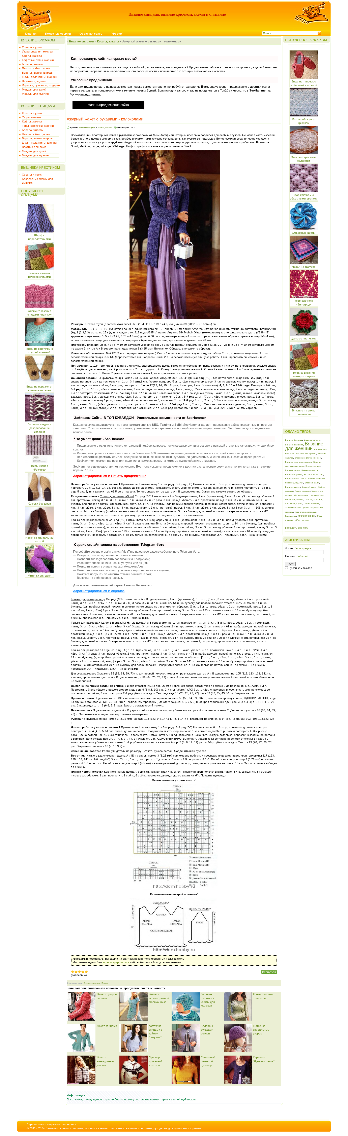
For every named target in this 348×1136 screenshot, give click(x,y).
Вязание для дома (34, 81)
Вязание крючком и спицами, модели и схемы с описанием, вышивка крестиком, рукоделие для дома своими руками (123, 1128)
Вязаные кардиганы (313, 474)
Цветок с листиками (304, 338)
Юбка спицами (302, 520)
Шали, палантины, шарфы (39, 76)
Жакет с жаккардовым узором (105, 1061)
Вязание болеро (312, 440)
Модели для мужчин (35, 93)
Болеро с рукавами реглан (207, 1029)
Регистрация (302, 548)
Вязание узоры (292, 470)
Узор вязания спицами (305, 512)
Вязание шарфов (309, 470)
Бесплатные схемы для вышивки (37, 179)
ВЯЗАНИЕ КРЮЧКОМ (38, 40)
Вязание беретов (293, 440)
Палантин (290, 499)
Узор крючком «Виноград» (304, 302)
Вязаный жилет (309, 487)
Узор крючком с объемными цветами (304, 196)
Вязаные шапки (292, 487)
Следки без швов (39, 503)
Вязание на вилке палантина (303, 412)
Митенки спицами (39, 575)
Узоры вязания (31, 117)
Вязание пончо (313, 466)
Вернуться (269, 972)
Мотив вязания (301, 495)
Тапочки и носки (293, 508)
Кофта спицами (302, 491)
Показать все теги (297, 527)
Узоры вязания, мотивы (37, 51)
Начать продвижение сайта (108, 105)
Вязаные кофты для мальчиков (300, 478)
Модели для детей (34, 89)
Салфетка (290, 503)
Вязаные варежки (293, 474)
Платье (308, 499)
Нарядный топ (316, 495)
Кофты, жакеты (32, 55)
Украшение (290, 516)
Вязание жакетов (92, 983)
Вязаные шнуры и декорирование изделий (39, 428)
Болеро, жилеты (32, 64)
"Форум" (117, 33)
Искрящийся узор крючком (303, 121)
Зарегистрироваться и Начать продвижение (109, 476)
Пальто (105, 983)
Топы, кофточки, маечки (38, 125)
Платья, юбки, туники (36, 68)
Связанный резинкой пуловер (208, 1061)
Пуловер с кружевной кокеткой (156, 1061)
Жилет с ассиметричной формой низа (159, 998)
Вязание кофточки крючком (308, 458)
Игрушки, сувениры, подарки (41, 85)
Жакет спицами (106, 1025)
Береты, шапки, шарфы (37, 72)
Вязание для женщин (304, 446)
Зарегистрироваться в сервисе (98, 591)
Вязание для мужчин (306, 453)
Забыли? (302, 556)
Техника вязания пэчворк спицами (303, 374)
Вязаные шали (312, 483)
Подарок (318, 499)
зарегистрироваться (116, 962)
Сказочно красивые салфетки (303, 158)
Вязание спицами (81, 41)
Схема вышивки (311, 503)
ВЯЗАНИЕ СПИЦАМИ (38, 106)
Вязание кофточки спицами (298, 462)
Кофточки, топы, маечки (38, 60)
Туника (305, 508)
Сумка (299, 503)
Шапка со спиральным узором (261, 1029)
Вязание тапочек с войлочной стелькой (303, 83)
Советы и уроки (32, 47)
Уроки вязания (306, 515)
